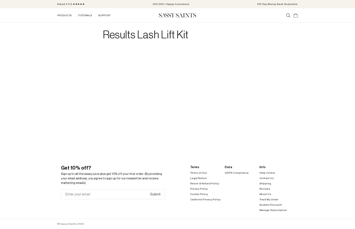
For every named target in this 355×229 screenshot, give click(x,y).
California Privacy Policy (205, 199)
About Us (265, 194)
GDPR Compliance (237, 173)
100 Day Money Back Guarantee (277, 4)
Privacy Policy (199, 189)
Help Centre (267, 173)
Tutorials (85, 15)
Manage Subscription (273, 210)
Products (64, 15)
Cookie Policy (199, 194)
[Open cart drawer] (296, 15)
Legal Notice (198, 178)
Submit (155, 194)
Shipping (265, 183)
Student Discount (270, 205)
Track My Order (268, 199)
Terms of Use (198, 173)
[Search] (288, 15)
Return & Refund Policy (204, 183)
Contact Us (266, 178)
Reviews (264, 189)
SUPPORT (104, 15)
